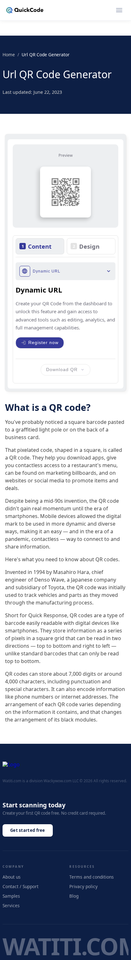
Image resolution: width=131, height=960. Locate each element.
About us (12, 877)
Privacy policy (83, 886)
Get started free (27, 830)
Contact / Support (20, 886)
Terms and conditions (91, 877)
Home (9, 55)
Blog (74, 896)
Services (11, 905)
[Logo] (25, 10)
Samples (11, 896)
